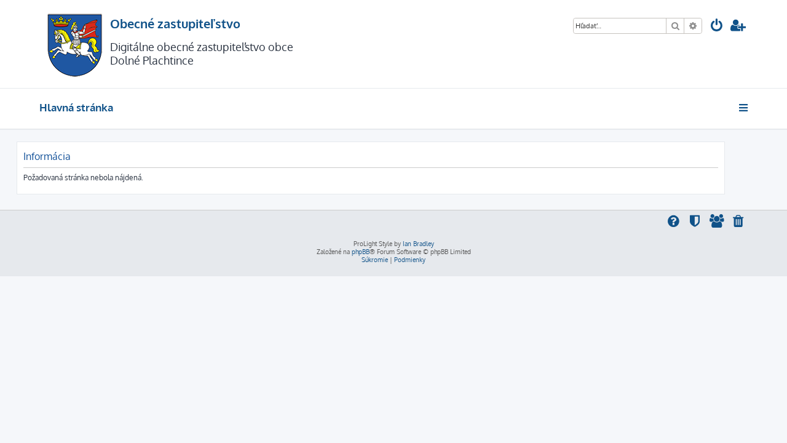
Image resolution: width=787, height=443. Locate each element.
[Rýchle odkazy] (744, 108)
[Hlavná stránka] (74, 44)
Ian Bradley (418, 243)
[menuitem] (717, 26)
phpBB (361, 251)
